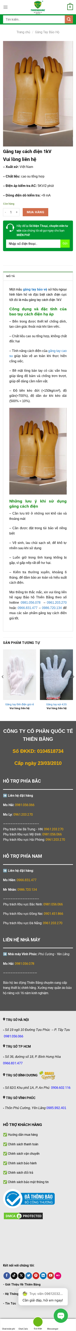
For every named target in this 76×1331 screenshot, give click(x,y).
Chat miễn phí (8, 1329)
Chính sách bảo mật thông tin (28, 1182)
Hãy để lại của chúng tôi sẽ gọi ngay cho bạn (42, 230)
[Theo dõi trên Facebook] (6, 1275)
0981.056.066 (24, 805)
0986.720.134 (27, 890)
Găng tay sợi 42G (56, 704)
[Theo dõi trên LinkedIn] (43, 1275)
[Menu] (5, 7)
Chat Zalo (23, 1329)
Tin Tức (10, 1303)
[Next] (73, 685)
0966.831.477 (26, 880)
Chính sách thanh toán (23, 1144)
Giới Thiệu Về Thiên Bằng (23, 1284)
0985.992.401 (56, 1108)
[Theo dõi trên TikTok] (14, 1275)
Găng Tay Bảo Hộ (47, 32)
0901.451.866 (53, 914)
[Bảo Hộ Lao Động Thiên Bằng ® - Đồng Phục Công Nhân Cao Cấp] (38, 7)
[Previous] (3, 685)
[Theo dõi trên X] (21, 1275)
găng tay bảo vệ (35, 289)
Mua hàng (35, 212)
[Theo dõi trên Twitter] (28, 1275)
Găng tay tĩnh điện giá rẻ (19, 704)
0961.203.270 (53, 829)
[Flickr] (58, 1275)
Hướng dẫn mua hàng (23, 1135)
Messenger (52, 1329)
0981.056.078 (24, 964)
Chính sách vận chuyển (24, 1154)
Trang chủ (23, 32)
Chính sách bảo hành (22, 1163)
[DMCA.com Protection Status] (23, 1216)
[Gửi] (69, 19)
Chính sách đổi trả (20, 1173)
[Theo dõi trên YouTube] (50, 1275)
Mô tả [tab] (10, 276)
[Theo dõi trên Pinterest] (36, 1275)
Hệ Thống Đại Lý (16, 1294)
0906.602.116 (61, 1088)
